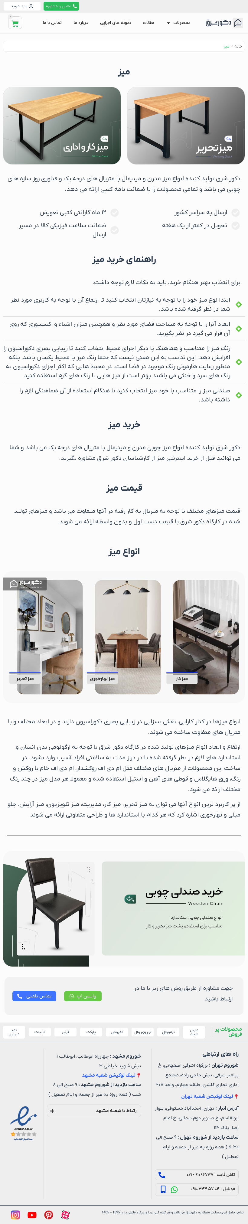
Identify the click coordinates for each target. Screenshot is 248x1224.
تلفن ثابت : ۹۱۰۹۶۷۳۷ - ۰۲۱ (211, 1175)
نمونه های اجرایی (115, 23)
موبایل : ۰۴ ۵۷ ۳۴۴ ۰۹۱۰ (213, 1189)
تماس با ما (52, 23)
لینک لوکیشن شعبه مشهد (108, 1075)
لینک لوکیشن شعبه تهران (207, 1097)
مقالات (148, 23)
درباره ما (81, 23)
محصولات (182, 23)
